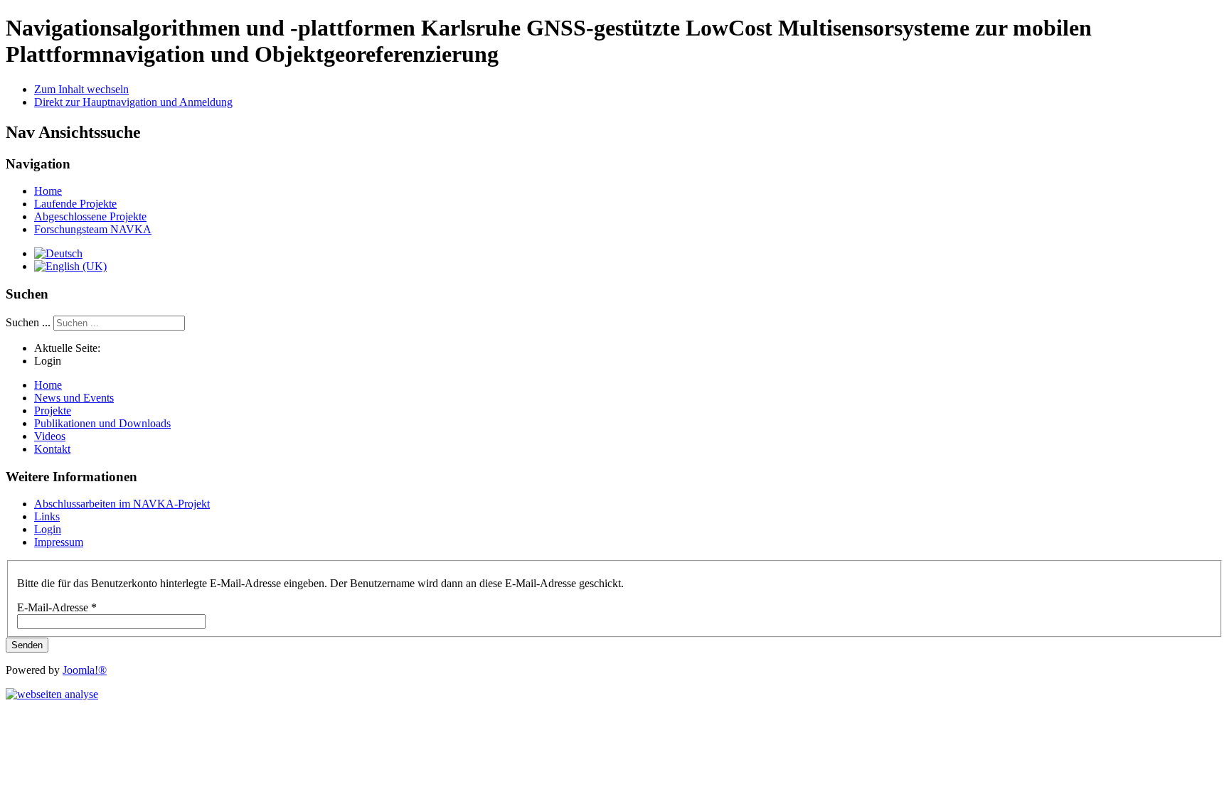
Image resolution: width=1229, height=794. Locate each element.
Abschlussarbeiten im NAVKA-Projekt (122, 504)
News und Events (74, 398)
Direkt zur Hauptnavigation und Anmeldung (133, 102)
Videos (49, 436)
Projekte (52, 410)
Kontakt (52, 449)
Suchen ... (28, 322)
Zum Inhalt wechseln (81, 89)
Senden (27, 645)
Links (47, 516)
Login (47, 529)
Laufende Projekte (75, 204)
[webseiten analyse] (52, 694)
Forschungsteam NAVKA (92, 229)
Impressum (58, 542)
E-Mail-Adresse (57, 607)
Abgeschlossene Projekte (90, 216)
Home (48, 191)
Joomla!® (85, 670)
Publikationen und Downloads (102, 423)
